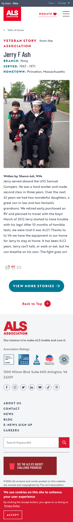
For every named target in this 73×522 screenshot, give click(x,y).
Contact (12, 409)
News (8, 414)
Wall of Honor (16, 30)
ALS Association (15, 328)
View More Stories (33, 286)
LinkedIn (32, 387)
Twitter (23, 387)
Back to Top (32, 303)
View (52, 3)
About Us (12, 403)
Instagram (15, 387)
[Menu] (66, 14)
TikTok (48, 387)
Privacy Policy (12, 505)
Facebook (7, 387)
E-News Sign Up (18, 425)
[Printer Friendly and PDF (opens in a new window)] (13, 267)
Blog (8, 419)
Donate (45, 14)
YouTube (40, 387)
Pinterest (57, 387)
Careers (11, 430)
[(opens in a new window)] (9, 359)
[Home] (12, 14)
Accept (13, 515)
